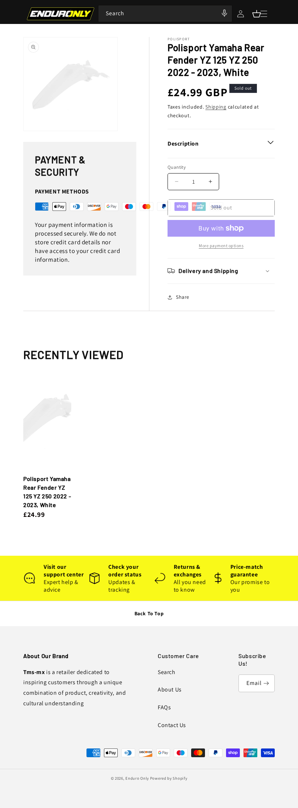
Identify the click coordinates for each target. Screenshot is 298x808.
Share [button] (182, 297)
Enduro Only (137, 778)
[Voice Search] (224, 13)
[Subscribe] (266, 683)
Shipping (215, 106)
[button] (257, 14)
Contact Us (172, 725)
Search (167, 672)
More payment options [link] (221, 245)
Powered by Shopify (169, 778)
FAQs (164, 707)
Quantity (177, 167)
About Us (170, 689)
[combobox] (165, 13)
